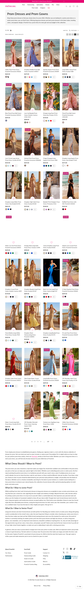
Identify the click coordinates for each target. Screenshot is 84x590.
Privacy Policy (46, 585)
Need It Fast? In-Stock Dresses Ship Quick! (42, 1)
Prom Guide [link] (35, 8)
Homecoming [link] (30, 4)
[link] (70, 6)
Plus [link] (53, 4)
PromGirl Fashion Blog (30, 564)
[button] (66, 6)
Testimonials (8, 555)
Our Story (8, 553)
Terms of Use (37, 585)
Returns (45, 561)
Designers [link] (42, 8)
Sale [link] (49, 8)
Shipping (45, 555)
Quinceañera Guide (29, 561)
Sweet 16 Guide (28, 558)
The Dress (34, 456)
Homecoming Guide (30, 555)
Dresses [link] (47, 4)
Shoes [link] (57, 4)
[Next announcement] (64, 1)
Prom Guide (27, 553)
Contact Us (46, 553)
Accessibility (46, 564)
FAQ (44, 558)
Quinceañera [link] (40, 4)
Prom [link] (23, 4)
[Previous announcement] (20, 1)
